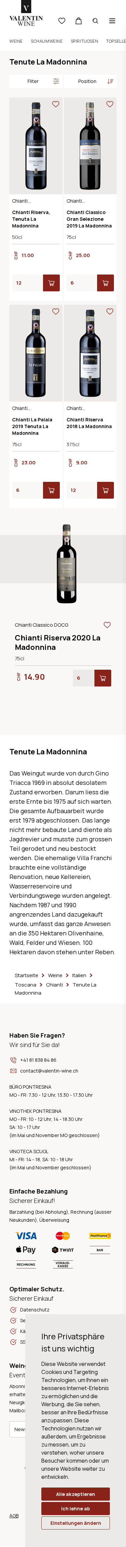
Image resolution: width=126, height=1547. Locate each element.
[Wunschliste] (61, 21)
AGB (13, 1515)
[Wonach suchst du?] (95, 21)
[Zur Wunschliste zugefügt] (56, 104)
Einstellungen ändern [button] (75, 1523)
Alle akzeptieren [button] (75, 1494)
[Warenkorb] (78, 21)
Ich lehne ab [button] (75, 1508)
